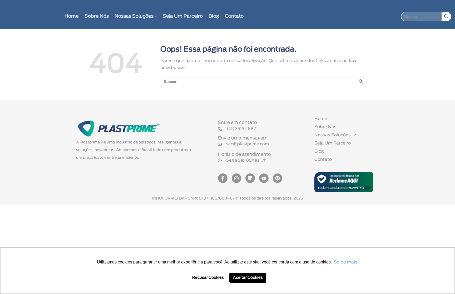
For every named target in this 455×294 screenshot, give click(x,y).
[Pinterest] (277, 178)
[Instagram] (236, 178)
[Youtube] (264, 178)
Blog (214, 16)
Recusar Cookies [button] (208, 278)
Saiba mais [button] (345, 262)
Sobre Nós (97, 16)
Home (72, 16)
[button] (242, 160)
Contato (234, 16)
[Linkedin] (250, 178)
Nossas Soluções (134, 16)
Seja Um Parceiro (183, 16)
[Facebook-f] (223, 178)
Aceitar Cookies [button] (248, 278)
